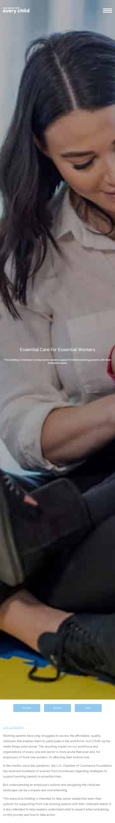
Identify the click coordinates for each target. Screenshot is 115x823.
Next (88, 708)
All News (57, 708)
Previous (26, 708)
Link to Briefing (13, 727)
